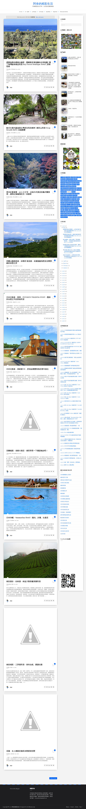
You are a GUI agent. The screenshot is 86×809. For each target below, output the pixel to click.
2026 (63, 226)
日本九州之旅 (63, 528)
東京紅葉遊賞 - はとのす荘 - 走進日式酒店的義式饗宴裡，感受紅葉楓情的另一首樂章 (28, 193)
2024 (63, 273)
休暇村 (62, 202)
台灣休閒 (79, 177)
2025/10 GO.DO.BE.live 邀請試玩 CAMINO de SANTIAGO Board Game (70, 343)
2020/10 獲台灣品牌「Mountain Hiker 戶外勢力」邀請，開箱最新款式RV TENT (70, 418)
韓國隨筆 (79, 215)
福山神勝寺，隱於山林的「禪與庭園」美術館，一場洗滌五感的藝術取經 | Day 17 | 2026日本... (72, 241)
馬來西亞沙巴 (64, 217)
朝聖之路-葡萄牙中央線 (66, 480)
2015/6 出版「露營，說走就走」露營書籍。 (70, 462)
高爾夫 (62, 209)
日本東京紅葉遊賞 (64, 496)
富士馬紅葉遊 (64, 193)
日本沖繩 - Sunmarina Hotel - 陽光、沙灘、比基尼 (27, 517)
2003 (63, 318)
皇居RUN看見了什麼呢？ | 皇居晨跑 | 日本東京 (74, 74)
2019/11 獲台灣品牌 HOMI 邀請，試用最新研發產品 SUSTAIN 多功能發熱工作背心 (71, 422)
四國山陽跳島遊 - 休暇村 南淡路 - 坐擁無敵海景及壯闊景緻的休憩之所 (29, 262)
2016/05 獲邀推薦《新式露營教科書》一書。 (71, 455)
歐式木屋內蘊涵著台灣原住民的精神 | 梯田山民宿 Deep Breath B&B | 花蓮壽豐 (28, 129)
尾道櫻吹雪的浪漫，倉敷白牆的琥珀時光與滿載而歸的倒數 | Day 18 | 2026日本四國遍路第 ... (72, 236)
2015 (63, 293)
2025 (63, 271)
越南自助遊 (63, 204)
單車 (78, 184)
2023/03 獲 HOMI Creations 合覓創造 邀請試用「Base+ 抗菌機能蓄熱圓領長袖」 (70, 389)
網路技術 (68, 211)
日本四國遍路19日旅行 (65, 474)
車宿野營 (63, 182)
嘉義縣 (62, 208)
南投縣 (79, 197)
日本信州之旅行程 (64, 531)
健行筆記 (79, 188)
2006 (63, 314)
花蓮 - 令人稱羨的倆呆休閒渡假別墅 (20, 751)
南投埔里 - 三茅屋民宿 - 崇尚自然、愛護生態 (24, 664)
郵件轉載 (66, 213)
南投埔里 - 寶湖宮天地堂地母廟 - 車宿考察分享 (74, 126)
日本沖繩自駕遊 (64, 506)
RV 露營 (27, 11)
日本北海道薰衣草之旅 (65, 523)
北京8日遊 (62, 533)
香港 (74, 213)
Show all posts (39, 17)
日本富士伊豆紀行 (64, 501)
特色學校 (75, 195)
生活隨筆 (63, 211)
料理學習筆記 (64, 180)
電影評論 (76, 206)
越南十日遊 (63, 197)
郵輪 (70, 213)
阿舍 (11, 87)
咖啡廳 (66, 202)
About (76, 806)
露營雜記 (68, 184)
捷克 (62, 199)
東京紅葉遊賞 (72, 188)
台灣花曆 (63, 186)
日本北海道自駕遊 (64, 504)
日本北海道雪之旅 (64, 509)
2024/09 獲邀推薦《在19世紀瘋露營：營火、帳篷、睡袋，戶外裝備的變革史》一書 (71, 373)
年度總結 (74, 190)
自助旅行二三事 (75, 211)
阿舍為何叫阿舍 (64, 11)
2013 (63, 298)
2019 (63, 284)
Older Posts (53, 778)
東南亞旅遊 (76, 202)
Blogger (18, 788)
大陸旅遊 (77, 193)
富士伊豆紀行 (69, 179)
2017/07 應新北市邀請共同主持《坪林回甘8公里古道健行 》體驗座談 (70, 439)
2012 (63, 300)
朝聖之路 (69, 195)
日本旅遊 (41, 11)
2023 (63, 275)
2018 (63, 287)
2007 (63, 311)
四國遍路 (68, 186)
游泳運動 (70, 215)
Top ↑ (80, 806)
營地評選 (66, 200)
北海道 (75, 179)
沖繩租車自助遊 (64, 188)
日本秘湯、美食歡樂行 (65, 512)
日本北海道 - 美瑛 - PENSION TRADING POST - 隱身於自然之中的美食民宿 (28, 298)
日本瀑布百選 (64, 215)
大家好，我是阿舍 (72, 108)
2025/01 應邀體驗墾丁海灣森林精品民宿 (69, 365)
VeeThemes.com (31, 807)
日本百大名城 (67, 199)
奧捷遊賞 (74, 186)
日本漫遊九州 (63, 490)
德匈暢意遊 (63, 195)
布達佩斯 (67, 208)
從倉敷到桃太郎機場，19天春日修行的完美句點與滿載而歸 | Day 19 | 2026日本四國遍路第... (72, 231)
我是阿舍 (55, 11)
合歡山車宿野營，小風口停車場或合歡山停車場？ (74, 58)
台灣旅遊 (34, 11)
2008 (63, 309)
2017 (63, 289)
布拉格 (71, 202)
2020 (63, 282)
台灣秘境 (69, 197)
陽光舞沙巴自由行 (64, 517)
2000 (63, 321)
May (64, 227)
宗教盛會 (71, 209)
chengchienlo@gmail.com (41, 798)
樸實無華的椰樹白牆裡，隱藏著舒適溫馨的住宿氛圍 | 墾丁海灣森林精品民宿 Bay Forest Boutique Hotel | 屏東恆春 (28, 64)
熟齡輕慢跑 (63, 191)
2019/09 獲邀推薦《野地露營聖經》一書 (70, 425)
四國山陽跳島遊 (75, 182)
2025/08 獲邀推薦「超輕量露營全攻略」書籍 (71, 350)
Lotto (68, 204)
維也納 (78, 204)
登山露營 (73, 204)
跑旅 (78, 199)
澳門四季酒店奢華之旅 (65, 515)
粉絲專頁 (48, 11)
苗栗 (62, 213)
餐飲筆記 (63, 179)
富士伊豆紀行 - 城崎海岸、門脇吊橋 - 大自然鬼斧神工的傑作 (74, 135)
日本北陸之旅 (63, 520)
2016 (63, 291)
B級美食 (77, 200)
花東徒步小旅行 (64, 206)
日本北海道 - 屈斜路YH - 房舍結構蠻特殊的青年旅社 (27, 369)
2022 (63, 277)
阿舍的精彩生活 (43, 3)
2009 (63, 307)
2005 (63, 316)
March (65, 263)
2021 (63, 280)
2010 (63, 305)
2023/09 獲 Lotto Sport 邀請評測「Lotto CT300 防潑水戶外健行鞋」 (70, 385)
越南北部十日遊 (64, 477)
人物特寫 (78, 213)
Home (21, 11)
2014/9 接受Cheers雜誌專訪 (67, 465)
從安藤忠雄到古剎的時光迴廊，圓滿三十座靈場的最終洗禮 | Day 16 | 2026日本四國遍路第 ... (72, 246)
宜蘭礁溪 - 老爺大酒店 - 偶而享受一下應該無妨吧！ (27, 450)
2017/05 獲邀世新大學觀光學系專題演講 (69, 443)
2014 (63, 296)
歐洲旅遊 (63, 184)
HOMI (66, 209)
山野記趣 (75, 197)
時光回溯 (77, 209)
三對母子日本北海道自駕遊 (74, 180)
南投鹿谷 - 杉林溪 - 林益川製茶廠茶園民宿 (23, 581)
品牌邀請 (68, 182)
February (65, 265)
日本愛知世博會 (64, 525)
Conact (72, 806)
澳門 (75, 215)
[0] (53, 63)
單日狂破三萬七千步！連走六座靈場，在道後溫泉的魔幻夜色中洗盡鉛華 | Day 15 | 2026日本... (72, 251)
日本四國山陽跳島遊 (65, 498)
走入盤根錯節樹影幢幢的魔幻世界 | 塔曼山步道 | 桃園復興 (75, 101)
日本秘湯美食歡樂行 (65, 190)
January (65, 267)
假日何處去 (71, 193)
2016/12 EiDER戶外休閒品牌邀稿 (68, 446)
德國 (62, 200)
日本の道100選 (74, 208)
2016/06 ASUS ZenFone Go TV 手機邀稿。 (70, 452)
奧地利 (73, 191)
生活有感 (79, 190)
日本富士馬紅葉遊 (64, 482)
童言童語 (74, 199)
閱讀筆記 (71, 200)
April (64, 261)
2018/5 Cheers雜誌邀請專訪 (67, 432)
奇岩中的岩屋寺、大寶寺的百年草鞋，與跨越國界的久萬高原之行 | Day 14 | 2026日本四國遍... (72, 256)
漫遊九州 (74, 184)
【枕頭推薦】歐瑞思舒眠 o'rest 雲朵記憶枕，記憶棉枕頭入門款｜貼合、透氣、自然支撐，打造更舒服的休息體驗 (74, 85)
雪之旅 (71, 206)
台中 (80, 206)
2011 (63, 302)
